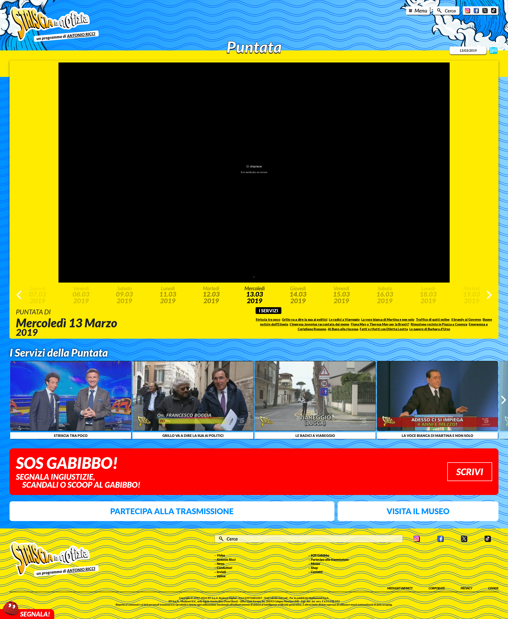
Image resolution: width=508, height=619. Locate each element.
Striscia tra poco (268, 319)
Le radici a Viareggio (344, 319)
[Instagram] (467, 10)
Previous (19, 295)
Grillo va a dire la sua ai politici (305, 319)
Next (489, 295)
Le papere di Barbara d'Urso (429, 329)
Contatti (317, 572)
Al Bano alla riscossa (343, 329)
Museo (315, 564)
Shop (314, 568)
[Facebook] (476, 10)
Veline (221, 576)
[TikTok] (493, 10)
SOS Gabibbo (320, 555)
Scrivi (469, 471)
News (220, 564)
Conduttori (224, 568)
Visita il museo (418, 511)
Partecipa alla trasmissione (172, 511)
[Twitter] (485, 10)
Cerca (450, 10)
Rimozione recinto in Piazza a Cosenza (439, 324)
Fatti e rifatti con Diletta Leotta (384, 329)
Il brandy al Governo (466, 319)
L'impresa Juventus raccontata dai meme (319, 324)
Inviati (221, 572)
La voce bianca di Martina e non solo (387, 319)
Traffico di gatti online (433, 319)
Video (221, 555)
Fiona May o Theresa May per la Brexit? (380, 324)
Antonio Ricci (226, 559)
